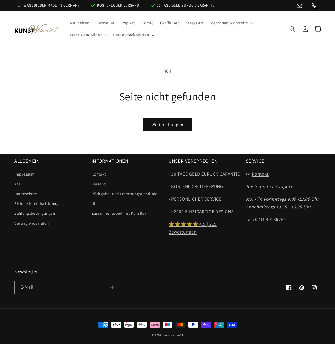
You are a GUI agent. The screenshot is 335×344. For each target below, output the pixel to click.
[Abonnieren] (111, 287)
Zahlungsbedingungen (34, 213)
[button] (231, 23)
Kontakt (99, 174)
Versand (99, 183)
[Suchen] (292, 29)
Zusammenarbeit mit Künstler (119, 213)
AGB (18, 183)
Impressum (24, 174)
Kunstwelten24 (173, 335)
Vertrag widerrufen (31, 223)
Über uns (100, 203)
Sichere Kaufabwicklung (36, 203)
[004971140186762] (314, 6)
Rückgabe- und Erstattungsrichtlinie (125, 193)
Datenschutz (25, 193)
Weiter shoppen (167, 124)
